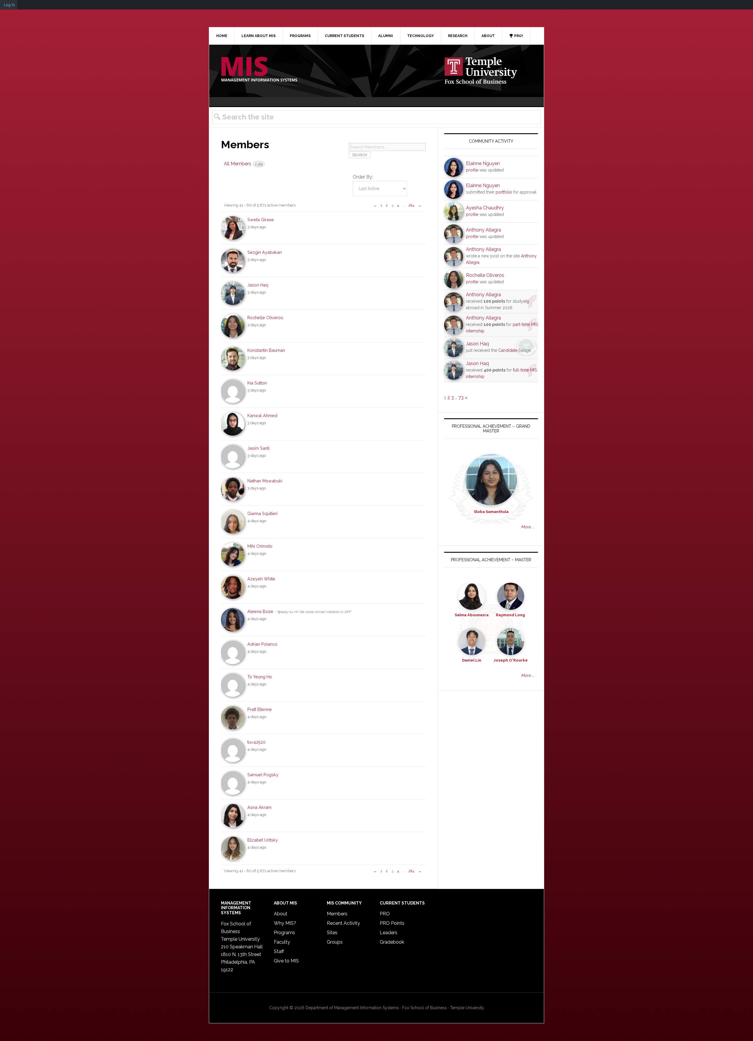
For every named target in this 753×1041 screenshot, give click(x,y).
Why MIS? (285, 923)
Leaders (388, 932)
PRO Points (392, 923)
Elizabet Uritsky (262, 839)
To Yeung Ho (259, 676)
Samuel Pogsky (263, 774)
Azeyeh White (261, 578)
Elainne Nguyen (483, 163)
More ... (527, 526)
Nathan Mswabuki (264, 480)
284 (411, 205)
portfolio (504, 192)
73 (461, 397)
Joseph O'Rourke (511, 660)
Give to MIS (286, 961)
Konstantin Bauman (266, 350)
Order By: (363, 177)
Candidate (507, 350)
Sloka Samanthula (491, 511)
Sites (332, 932)
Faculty (282, 942)
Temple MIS (259, 69)
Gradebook (392, 942)
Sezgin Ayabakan (264, 252)
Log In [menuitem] (9, 4)
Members (337, 914)
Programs (284, 932)
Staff (279, 951)
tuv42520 (256, 741)
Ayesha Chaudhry (485, 208)
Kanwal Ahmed (262, 415)
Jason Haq (257, 284)
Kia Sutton (257, 382)
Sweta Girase (260, 219)
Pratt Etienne (259, 709)
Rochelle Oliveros (265, 317)
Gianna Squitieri (262, 513)
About (280, 914)
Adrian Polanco (262, 644)
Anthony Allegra (483, 230)
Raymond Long (510, 615)
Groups (335, 942)
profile (472, 170)
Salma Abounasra (472, 615)
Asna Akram (259, 807)
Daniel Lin (471, 660)
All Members (243, 163)
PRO (385, 914)
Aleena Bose (260, 611)
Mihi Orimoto (259, 546)
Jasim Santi (258, 448)
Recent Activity (343, 923)
